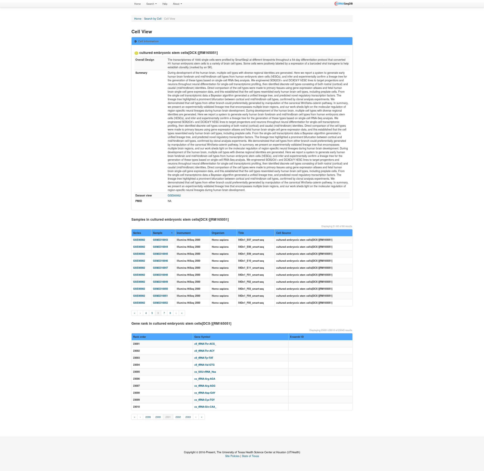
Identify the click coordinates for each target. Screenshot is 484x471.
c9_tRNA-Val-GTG (204, 364)
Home (137, 3)
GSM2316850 (160, 288)
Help (164, 3)
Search (150, 3)
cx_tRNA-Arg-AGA (204, 378)
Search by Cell (152, 18)
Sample (157, 233)
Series (137, 233)
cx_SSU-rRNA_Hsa (205, 371)
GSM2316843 (160, 239)
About (176, 3)
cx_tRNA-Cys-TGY (204, 399)
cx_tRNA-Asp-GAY (204, 392)
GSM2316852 (160, 302)
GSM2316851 (160, 295)
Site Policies (232, 456)
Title (241, 233)
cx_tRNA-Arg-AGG (204, 385)
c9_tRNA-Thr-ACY (204, 350)
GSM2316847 (160, 267)
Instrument (184, 233)
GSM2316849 (160, 281)
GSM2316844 (160, 246)
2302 (178, 417)
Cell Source (283, 233)
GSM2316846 (160, 260)
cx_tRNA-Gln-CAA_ (205, 406)
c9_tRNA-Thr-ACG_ (205, 343)
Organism (218, 233)
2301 (168, 417)
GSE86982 (174, 195)
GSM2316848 (160, 274)
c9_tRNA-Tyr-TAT (203, 357)
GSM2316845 (160, 253)
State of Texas (250, 456)
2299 (148, 417)
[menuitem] (137, 4)
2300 (158, 417)
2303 (188, 417)
